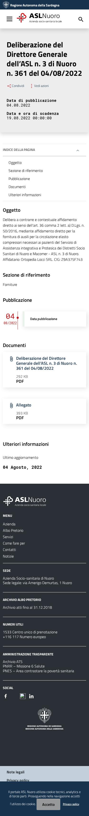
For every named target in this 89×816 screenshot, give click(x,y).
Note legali (15, 772)
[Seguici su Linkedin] (31, 696)
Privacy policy (18, 780)
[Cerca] (81, 19)
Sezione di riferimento (26, 170)
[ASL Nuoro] (6, 5)
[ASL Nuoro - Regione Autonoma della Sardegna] (27, 500)
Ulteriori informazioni (25, 195)
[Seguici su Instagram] (14, 696)
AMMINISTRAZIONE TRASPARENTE (28, 653)
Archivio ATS (13, 661)
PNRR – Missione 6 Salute (24, 666)
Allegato (23, 405)
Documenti (17, 186)
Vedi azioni (41, 85)
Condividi (18, 85)
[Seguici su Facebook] (6, 696)
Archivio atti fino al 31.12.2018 (27, 607)
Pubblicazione (19, 178)
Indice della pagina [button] (19, 149)
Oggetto (15, 162)
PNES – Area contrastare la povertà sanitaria (38, 671)
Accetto (48, 804)
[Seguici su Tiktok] (23, 696)
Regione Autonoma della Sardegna (34, 5)
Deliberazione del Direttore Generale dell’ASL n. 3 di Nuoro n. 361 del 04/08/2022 (46, 363)
